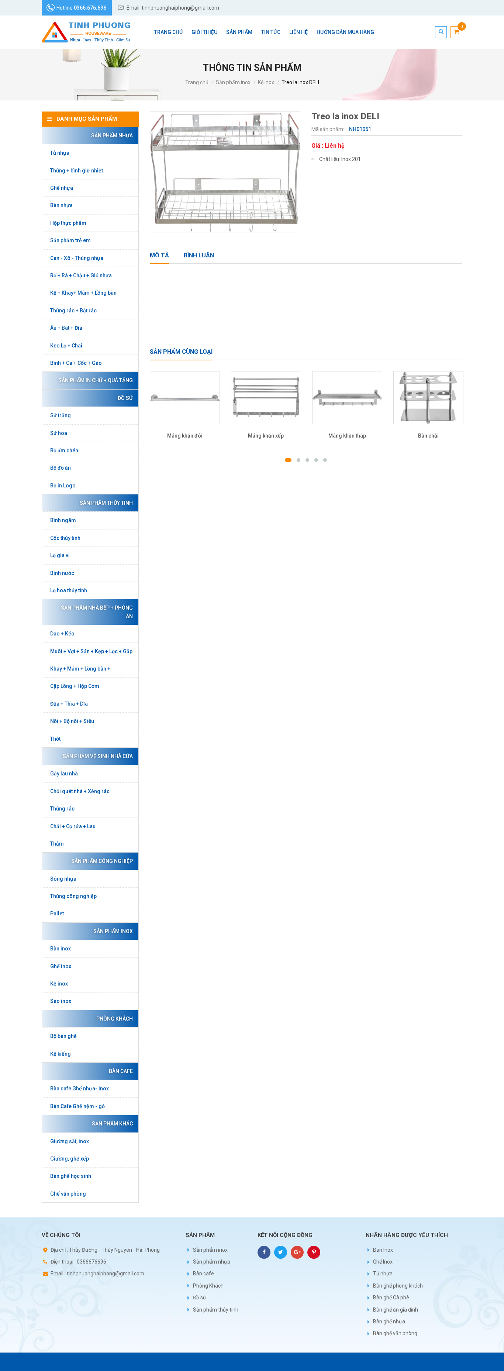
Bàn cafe (121, 1071)
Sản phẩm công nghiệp (102, 861)
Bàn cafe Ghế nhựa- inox (79, 1088)
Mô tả (159, 255)
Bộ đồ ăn (60, 468)
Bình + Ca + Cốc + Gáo (76, 363)
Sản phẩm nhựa (112, 135)
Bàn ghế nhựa (389, 1321)
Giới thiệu (204, 32)
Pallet (57, 913)
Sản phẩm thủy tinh (106, 503)
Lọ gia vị (60, 555)
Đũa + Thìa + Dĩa (69, 704)
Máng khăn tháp (347, 436)
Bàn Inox (383, 1250)
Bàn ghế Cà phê (391, 1297)
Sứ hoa (58, 433)
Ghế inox (60, 966)
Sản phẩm (239, 32)
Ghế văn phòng (68, 1194)
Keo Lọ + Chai (66, 346)
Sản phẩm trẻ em (70, 240)
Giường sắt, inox (69, 1141)
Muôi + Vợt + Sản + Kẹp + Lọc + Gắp (91, 651)
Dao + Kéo (62, 634)
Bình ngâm (63, 520)
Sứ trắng (60, 415)
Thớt (55, 739)
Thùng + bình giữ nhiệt (76, 171)
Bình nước (62, 573)
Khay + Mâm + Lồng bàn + (80, 669)
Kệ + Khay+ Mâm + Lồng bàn (83, 293)
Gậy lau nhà (64, 774)
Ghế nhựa (61, 188)
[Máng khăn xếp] (266, 397)
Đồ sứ (125, 398)
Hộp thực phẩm (68, 223)
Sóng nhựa (63, 879)
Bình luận (199, 255)
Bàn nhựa (61, 205)
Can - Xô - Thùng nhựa (76, 258)
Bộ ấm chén (64, 450)
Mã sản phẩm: (328, 129)
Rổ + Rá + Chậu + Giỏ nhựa (81, 275)
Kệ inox (266, 82)
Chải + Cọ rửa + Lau (73, 826)
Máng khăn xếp (266, 436)
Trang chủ (168, 32)
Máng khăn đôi (185, 436)
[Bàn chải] (428, 397)
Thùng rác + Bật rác (73, 310)
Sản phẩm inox (233, 82)
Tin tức (270, 32)
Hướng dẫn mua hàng (345, 32)
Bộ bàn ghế (63, 1036)
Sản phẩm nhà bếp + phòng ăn (97, 612)
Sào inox (60, 1001)
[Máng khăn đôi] (185, 397)
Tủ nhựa (59, 153)
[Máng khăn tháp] (347, 397)
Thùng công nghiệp (73, 896)
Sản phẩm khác (112, 1124)
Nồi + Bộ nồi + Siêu (72, 721)
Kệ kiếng (60, 1054)
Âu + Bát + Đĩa (66, 328)
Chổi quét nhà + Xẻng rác (80, 791)
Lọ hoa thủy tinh (68, 590)
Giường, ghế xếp (69, 1159)
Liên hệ (298, 32)
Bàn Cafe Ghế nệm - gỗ (77, 1106)
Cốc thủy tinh (65, 538)
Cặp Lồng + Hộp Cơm (74, 686)
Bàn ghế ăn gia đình (395, 1310)
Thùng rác (62, 809)
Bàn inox (60, 949)
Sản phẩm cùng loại (181, 351)
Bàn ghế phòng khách (398, 1286)
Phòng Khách (114, 1019)
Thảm (57, 844)
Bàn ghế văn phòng (395, 1333)
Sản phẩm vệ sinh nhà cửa (98, 756)
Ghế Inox (383, 1262)
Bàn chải (428, 436)
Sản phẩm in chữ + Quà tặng (95, 380)
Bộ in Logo (63, 486)
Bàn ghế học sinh (70, 1176)
